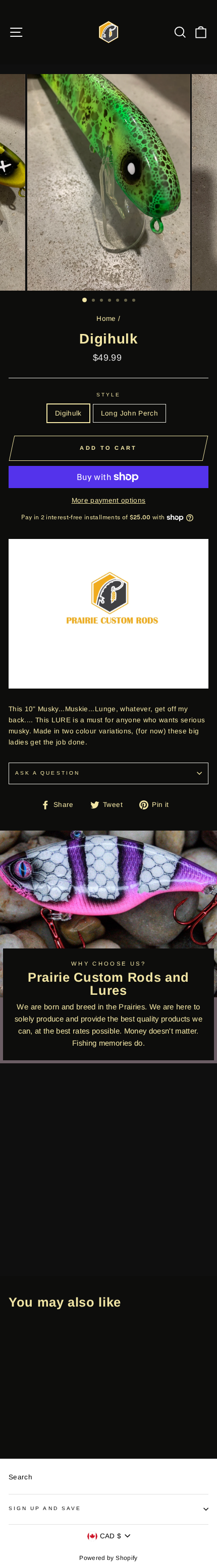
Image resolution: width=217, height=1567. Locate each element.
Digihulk (68, 413)
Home (106, 318)
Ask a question (47, 773)
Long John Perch (129, 413)
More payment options (109, 500)
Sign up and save (45, 1508)
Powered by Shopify (108, 1557)
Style (108, 394)
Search (20, 1477)
